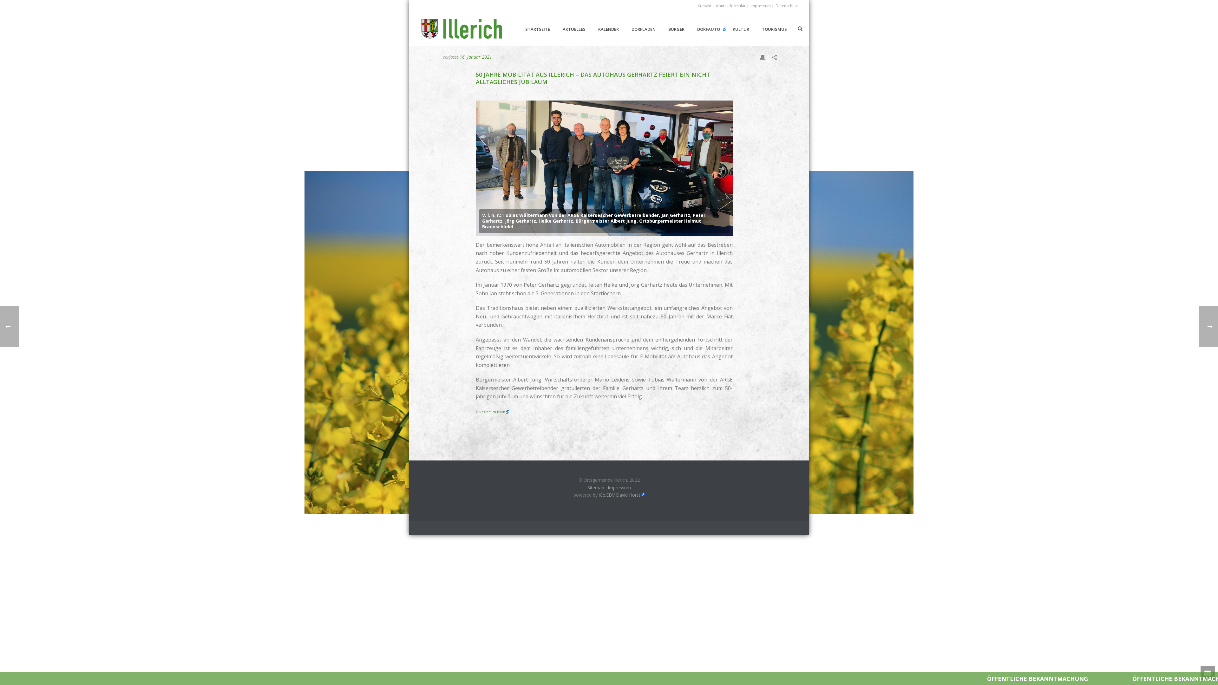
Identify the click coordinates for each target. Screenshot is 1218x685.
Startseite (537, 29)
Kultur (741, 29)
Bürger (676, 29)
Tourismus (774, 29)
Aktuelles (574, 29)
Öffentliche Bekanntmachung (924, 678)
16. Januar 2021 (476, 57)
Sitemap (595, 488)
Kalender (608, 29)
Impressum (619, 488)
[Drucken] (762, 57)
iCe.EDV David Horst (619, 495)
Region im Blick (492, 412)
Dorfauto (708, 29)
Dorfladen (644, 29)
